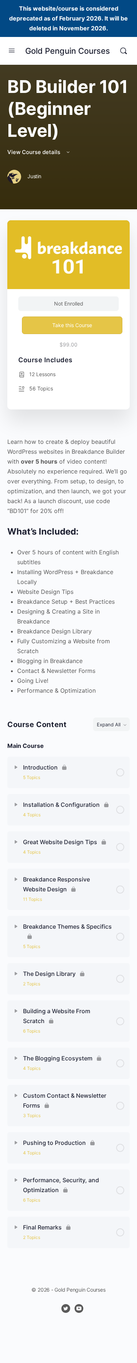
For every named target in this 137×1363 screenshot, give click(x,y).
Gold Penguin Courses (67, 51)
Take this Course (72, 325)
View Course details (34, 152)
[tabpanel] (68, 566)
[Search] (123, 51)
